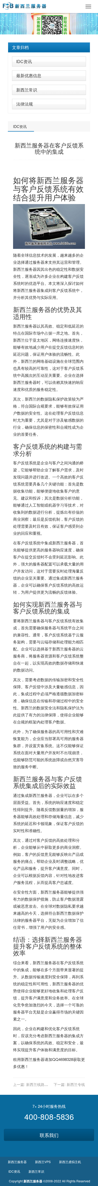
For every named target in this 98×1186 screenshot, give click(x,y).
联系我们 (49, 1135)
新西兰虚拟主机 (70, 1161)
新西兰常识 (26, 90)
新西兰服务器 (60, 180)
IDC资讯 (24, 61)
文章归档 (20, 47)
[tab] (49, 47)
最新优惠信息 (28, 75)
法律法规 (24, 104)
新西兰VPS (43, 1161)
